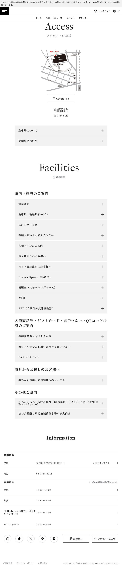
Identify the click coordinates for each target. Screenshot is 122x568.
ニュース (58, 18)
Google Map (62, 98)
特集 (48, 18)
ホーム (38, 18)
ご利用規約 (7, 563)
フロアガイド (104, 11)
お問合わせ (42, 563)
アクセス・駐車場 (106, 538)
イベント (70, 18)
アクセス (83, 18)
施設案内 (77, 538)
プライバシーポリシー (25, 563)
